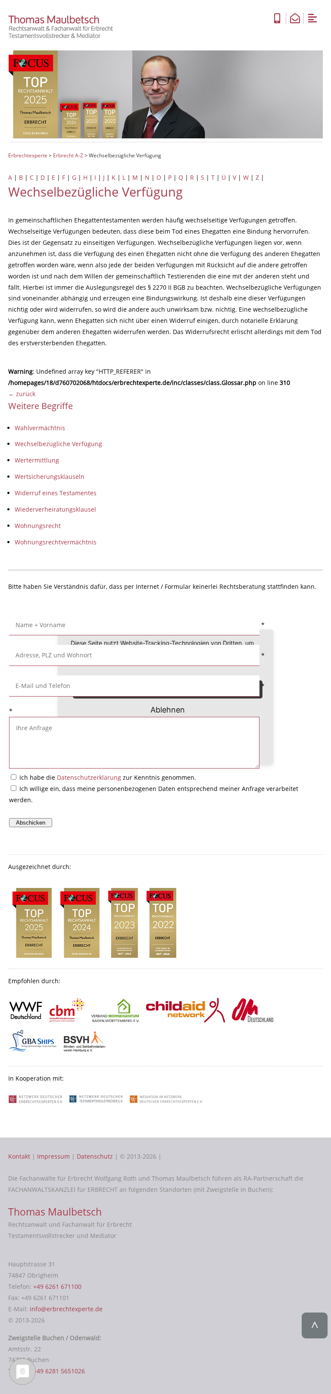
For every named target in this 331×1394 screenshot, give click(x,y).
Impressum (53, 1156)
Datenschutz (95, 1156)
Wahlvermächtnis (40, 428)
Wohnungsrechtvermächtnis (56, 542)
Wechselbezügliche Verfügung (58, 444)
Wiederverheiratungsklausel (55, 509)
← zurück (21, 394)
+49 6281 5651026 (59, 1371)
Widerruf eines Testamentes (56, 493)
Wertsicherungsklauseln (49, 476)
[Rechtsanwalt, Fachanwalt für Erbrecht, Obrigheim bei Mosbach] (63, 36)
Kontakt (19, 1156)
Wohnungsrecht (38, 526)
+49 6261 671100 (57, 1286)
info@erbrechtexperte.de (66, 1309)
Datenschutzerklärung (89, 777)
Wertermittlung (37, 460)
